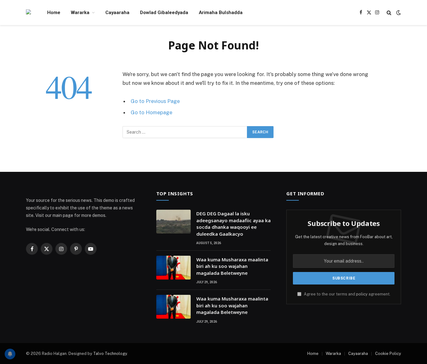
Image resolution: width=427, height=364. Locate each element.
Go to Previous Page (155, 101)
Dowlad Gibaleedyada (164, 12)
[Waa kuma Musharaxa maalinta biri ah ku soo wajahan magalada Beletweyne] (173, 267)
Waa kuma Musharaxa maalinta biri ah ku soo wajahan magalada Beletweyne (232, 266)
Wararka (80, 12)
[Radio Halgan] (28, 12)
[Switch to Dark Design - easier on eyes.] (398, 12)
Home (53, 12)
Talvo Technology (110, 353)
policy (362, 294)
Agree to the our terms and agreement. (346, 294)
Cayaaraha (117, 12)
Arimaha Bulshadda (221, 12)
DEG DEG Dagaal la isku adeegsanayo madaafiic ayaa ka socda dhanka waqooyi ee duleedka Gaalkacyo (233, 223)
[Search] (389, 13)
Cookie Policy (388, 353)
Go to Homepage (151, 112)
